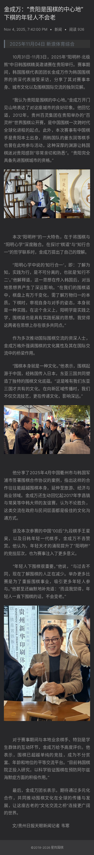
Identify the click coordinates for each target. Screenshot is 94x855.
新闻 (58, 29)
